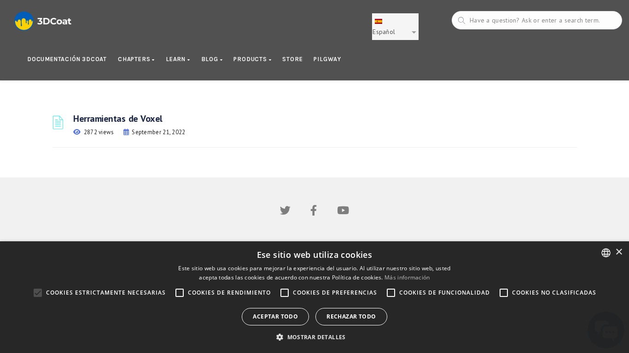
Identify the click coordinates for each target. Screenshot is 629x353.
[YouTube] (343, 212)
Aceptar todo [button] (275, 316)
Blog (210, 59)
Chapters (135, 59)
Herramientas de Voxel (118, 119)
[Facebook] (313, 212)
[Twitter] (285, 212)
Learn (176, 59)
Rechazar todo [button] (351, 316)
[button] (314, 337)
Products (250, 59)
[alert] (314, 297)
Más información (407, 277)
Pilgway (327, 59)
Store (292, 59)
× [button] (618, 252)
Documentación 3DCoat (67, 59)
